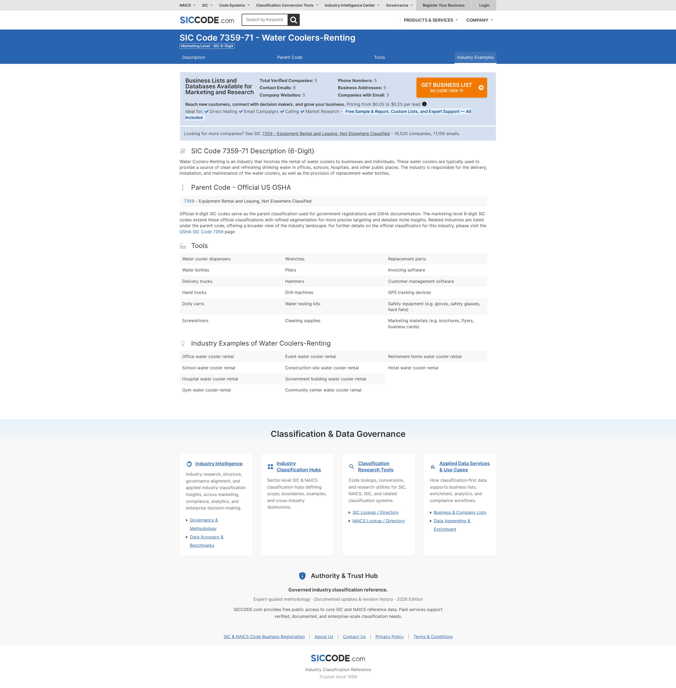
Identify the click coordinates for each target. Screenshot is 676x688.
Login (484, 5)
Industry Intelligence (219, 463)
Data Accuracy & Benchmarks (206, 541)
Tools (379, 57)
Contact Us (354, 636)
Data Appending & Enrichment (452, 525)
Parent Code (289, 57)
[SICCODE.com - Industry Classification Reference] (338, 658)
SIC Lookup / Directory (376, 512)
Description (193, 57)
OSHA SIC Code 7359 (201, 231)
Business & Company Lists (460, 512)
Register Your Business (444, 5)
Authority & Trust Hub (344, 576)
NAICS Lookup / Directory (379, 520)
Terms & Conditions (433, 636)
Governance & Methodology (204, 524)
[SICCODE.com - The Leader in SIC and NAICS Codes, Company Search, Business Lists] (213, 19)
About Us (323, 636)
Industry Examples (475, 57)
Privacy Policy (389, 636)
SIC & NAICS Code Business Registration (264, 636)
